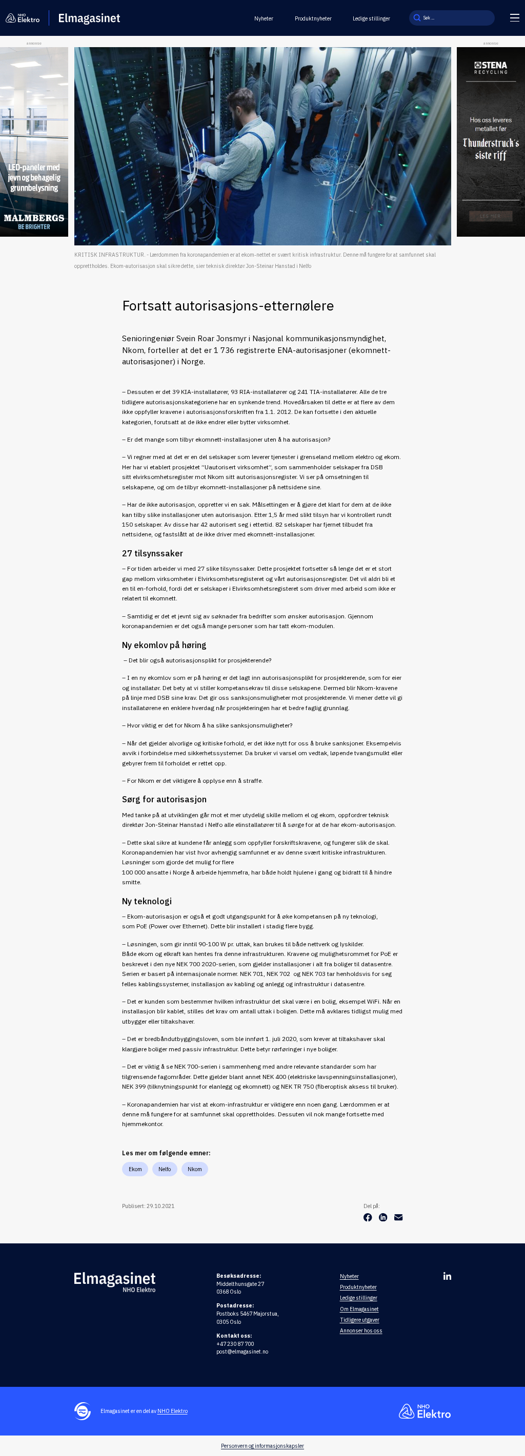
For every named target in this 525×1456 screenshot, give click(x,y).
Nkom (195, 1169)
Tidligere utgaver (359, 1319)
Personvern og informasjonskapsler (262, 1445)
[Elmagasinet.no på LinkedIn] (447, 1276)
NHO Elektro (172, 1411)
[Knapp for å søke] (417, 18)
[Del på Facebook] (369, 1219)
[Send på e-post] (398, 1219)
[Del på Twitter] (384, 1219)
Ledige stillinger (371, 18)
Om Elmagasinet (359, 1309)
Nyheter (263, 18)
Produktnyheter (313, 18)
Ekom (135, 1169)
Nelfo (164, 1169)
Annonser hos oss (361, 1330)
